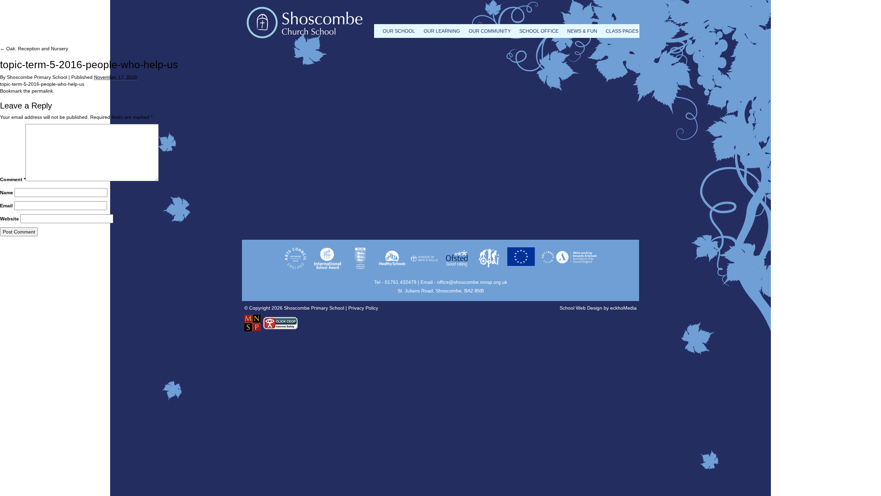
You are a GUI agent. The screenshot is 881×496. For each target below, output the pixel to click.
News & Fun (582, 31)
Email (6, 205)
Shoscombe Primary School (37, 77)
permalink (42, 91)
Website (9, 218)
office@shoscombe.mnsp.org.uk (472, 282)
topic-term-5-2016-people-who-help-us (42, 84)
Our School (399, 31)
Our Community (490, 31)
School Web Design (581, 308)
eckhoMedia (623, 308)
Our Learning (442, 31)
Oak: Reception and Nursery (34, 48)
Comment (12, 179)
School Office (539, 31)
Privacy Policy (363, 308)
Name (6, 192)
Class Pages (622, 31)
